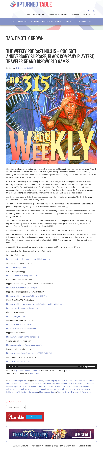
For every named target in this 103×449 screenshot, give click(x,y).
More (37, 373)
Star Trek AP (86, 14)
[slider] (91, 366)
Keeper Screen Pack (38, 389)
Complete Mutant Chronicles (58, 14)
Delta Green (46, 383)
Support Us (75, 14)
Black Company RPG (52, 380)
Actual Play (35, 22)
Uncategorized (20, 380)
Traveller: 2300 (87, 392)
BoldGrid (24, 446)
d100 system (24, 383)
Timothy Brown (63, 392)
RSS (31, 373)
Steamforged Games (47, 392)
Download (36, 370)
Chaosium (14, 383)
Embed (68, 370)
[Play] (9, 366)
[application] (51, 366)
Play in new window (22, 370)
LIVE (94, 14)
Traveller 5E (76, 392)
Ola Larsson (33, 392)
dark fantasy (36, 383)
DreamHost (70, 446)
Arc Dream (39, 380)
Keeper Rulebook (22, 389)
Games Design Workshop (32, 386)
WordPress (46, 446)
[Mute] (86, 366)
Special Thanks (85, 446)
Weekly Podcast (38, 14)
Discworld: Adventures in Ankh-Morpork (68, 383)
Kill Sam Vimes (53, 389)
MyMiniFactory (21, 392)
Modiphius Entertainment (70, 389)
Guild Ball (74, 386)
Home (29, 14)
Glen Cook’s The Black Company (56, 386)
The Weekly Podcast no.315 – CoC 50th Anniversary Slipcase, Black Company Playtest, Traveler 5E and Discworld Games (50, 56)
